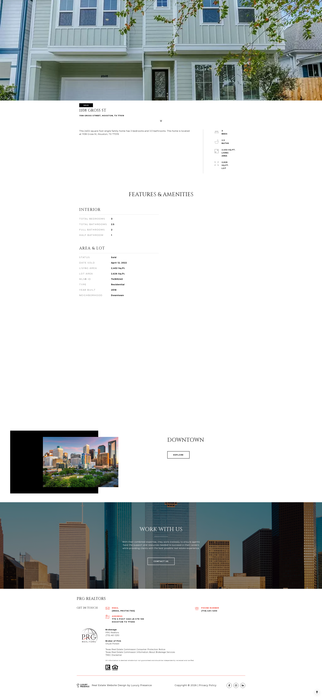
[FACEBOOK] (229, 685)
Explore (178, 455)
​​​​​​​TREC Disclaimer (114, 655)
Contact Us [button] (161, 561)
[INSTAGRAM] (235, 685)
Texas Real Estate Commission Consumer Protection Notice (135, 649)
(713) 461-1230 (209, 611)
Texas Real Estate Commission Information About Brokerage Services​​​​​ (140, 652)
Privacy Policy (207, 685)
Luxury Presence (141, 685)
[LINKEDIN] (242, 685)
